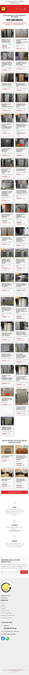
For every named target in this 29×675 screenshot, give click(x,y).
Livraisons (3, 608)
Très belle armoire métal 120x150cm (21, 169)
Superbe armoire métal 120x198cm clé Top (21, 85)
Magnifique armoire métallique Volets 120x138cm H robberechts (7, 193)
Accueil (3, 603)
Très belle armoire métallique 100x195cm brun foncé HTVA (21, 239)
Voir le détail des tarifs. (14, 530)
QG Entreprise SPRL (15, 670)
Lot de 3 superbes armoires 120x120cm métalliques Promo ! (21, 192)
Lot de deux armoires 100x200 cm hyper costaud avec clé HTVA (21, 356)
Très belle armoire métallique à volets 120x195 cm (7, 399)
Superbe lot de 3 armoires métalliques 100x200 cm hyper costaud (7, 377)
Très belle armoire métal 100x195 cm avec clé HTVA (7, 334)
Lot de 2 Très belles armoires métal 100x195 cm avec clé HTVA (21, 378)
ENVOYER (24, 572)
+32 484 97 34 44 (14, 3)
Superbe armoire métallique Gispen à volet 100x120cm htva (21, 126)
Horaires (3, 606)
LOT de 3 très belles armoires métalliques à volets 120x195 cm (21, 41)
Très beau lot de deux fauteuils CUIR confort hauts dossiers (21, 457)
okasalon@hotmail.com (9, 634)
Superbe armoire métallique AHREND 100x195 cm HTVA (7, 428)
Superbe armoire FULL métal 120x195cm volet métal (6, 171)
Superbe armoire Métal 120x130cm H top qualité (7, 285)
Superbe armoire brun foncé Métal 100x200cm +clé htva (21, 333)
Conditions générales (6, 613)
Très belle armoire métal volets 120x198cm (21, 150)
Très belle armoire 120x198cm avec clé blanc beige (21, 64)
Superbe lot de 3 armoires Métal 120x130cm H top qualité (6, 261)
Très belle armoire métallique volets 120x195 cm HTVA (21, 408)
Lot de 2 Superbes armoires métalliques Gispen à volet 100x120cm (7, 126)
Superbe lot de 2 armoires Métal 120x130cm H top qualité (20, 261)
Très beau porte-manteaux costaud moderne (7, 239)
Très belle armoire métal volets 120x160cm (7, 150)
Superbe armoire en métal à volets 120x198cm (7, 216)
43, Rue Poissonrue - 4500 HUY (15, 1)
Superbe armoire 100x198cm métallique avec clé (7, 105)
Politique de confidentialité (8, 615)
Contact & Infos (5, 610)
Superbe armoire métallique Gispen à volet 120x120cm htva (7, 309)
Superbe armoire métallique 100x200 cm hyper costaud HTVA (7, 64)
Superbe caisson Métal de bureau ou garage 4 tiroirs (7, 355)
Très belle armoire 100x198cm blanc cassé (21, 105)
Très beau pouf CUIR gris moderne (7, 456)
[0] (21, 9)
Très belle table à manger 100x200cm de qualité (21, 285)
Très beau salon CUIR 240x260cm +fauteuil (20, 480)
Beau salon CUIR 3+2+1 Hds (6, 479)
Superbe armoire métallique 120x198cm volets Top (20, 216)
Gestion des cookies (6, 618)
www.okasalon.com (14, 492)
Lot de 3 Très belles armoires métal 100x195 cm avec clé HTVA (21, 310)
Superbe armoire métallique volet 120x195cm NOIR (6, 41)
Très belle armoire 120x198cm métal (7, 84)
